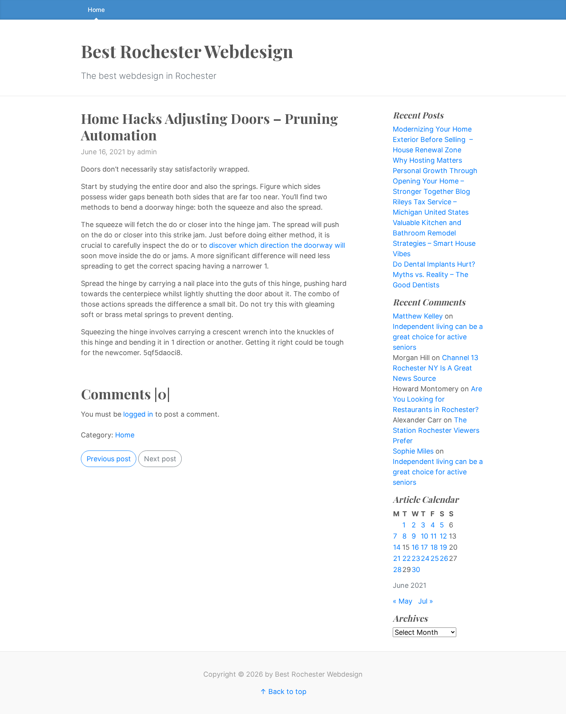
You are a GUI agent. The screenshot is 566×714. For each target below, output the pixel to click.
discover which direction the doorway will (277, 245)
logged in (138, 414)
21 (396, 558)
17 (424, 547)
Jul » (425, 601)
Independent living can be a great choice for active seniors (438, 336)
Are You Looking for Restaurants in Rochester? (437, 399)
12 (443, 536)
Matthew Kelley (418, 316)
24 (425, 558)
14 (397, 547)
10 (424, 536)
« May (402, 601)
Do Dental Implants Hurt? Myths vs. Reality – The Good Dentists (434, 274)
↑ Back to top (283, 691)
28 (397, 570)
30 (416, 570)
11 (433, 536)
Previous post (109, 459)
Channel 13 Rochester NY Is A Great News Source (435, 368)
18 (434, 547)
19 (443, 547)
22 (406, 558)
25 (434, 558)
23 (416, 558)
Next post (160, 459)
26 (444, 558)
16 (415, 547)
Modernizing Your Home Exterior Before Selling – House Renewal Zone (433, 139)
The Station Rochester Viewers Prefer (436, 430)
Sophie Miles (413, 451)
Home (96, 9)
